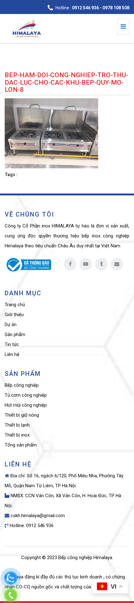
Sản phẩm (15, 334)
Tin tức (12, 344)
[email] (117, 264)
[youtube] (85, 264)
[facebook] (70, 264)
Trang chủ (15, 304)
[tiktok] (101, 264)
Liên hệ (12, 354)
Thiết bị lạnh (17, 425)
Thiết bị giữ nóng (22, 415)
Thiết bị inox (17, 435)
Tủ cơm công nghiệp (26, 395)
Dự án (11, 324)
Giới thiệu (14, 314)
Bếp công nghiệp (22, 385)
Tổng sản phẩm (21, 445)
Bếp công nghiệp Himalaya (85, 557)
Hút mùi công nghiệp (26, 405)
